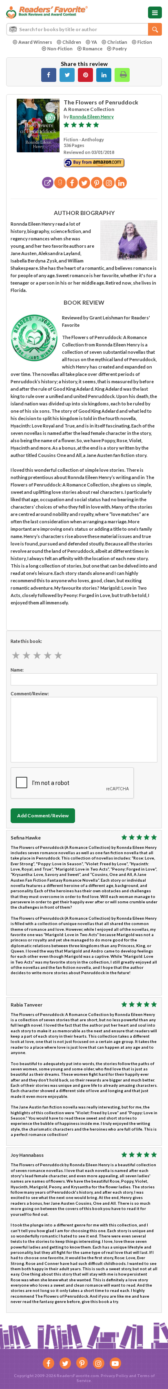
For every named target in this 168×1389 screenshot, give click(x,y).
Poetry (120, 48)
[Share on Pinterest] (85, 75)
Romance (92, 48)
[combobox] (84, 29)
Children (71, 42)
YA (94, 42)
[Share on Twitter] (67, 75)
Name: (17, 669)
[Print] (122, 75)
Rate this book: (26, 641)
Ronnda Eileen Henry (92, 116)
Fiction (144, 42)
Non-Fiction (60, 48)
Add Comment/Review (43, 815)
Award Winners (35, 42)
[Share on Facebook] (48, 75)
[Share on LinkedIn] (103, 75)
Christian (117, 42)
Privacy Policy (114, 1375)
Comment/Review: (30, 693)
